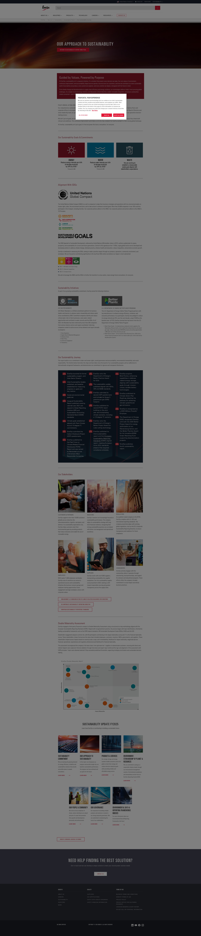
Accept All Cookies (118, 115)
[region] (101, 107)
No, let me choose (83, 115)
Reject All (106, 115)
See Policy (95, 110)
